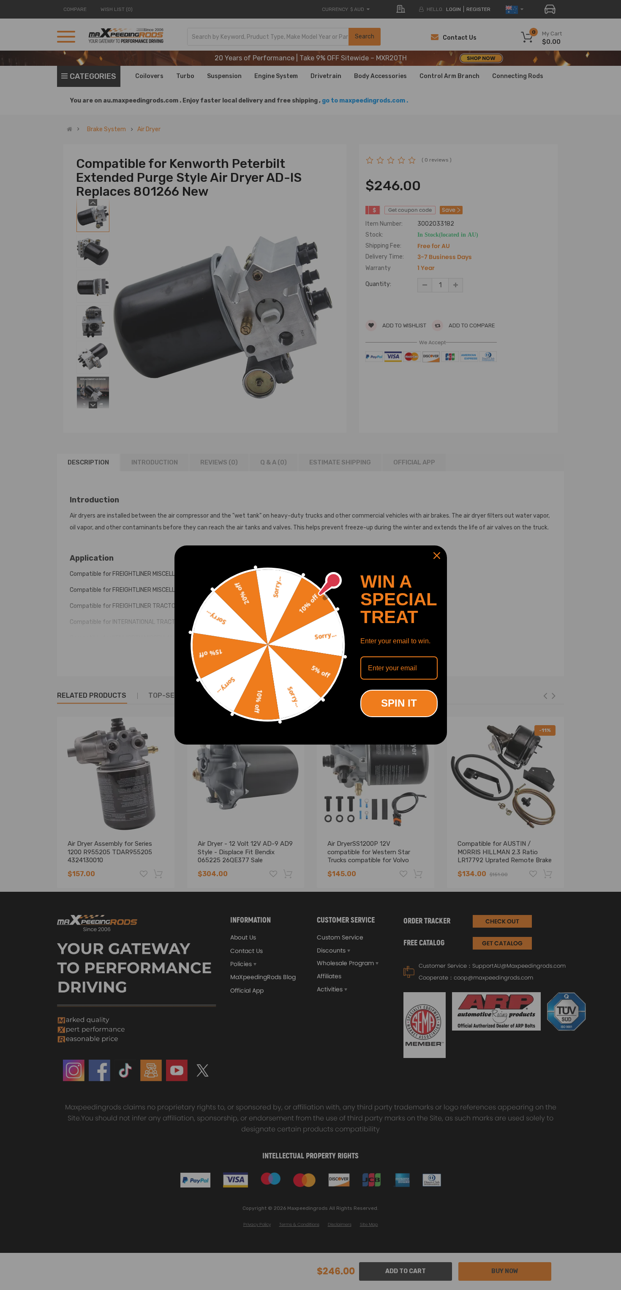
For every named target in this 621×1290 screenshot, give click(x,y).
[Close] (437, 555)
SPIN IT (399, 703)
